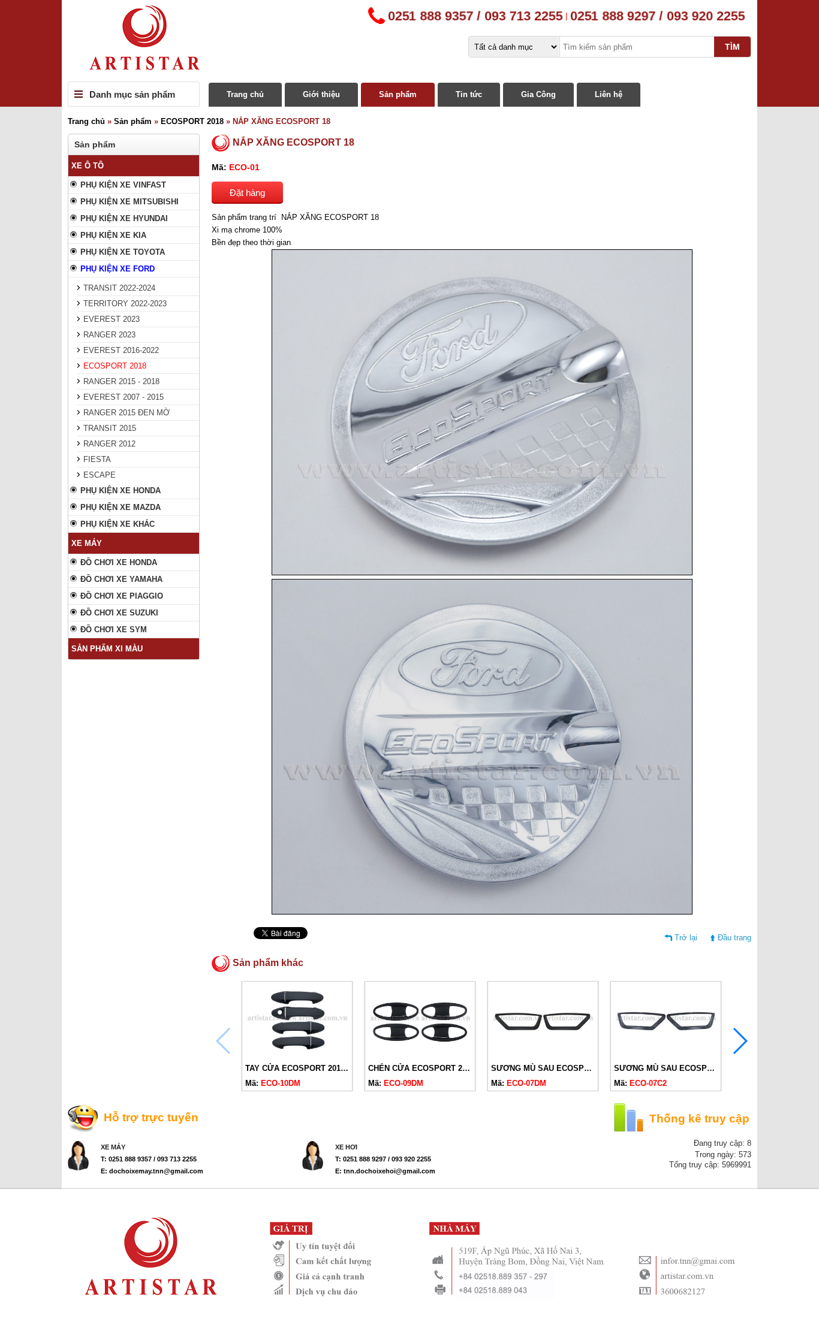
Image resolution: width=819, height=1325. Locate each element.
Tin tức (469, 94)
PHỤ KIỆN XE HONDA (120, 490)
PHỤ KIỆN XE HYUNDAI (124, 218)
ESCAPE (99, 474)
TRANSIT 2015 (109, 428)
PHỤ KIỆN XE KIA (113, 235)
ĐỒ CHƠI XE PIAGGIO (121, 595)
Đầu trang (734, 937)
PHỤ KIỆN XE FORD (117, 268)
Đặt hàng (247, 193)
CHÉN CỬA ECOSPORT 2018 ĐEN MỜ (438, 1068)
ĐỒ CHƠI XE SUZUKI (119, 612)
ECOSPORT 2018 (192, 121)
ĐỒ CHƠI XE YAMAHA (121, 579)
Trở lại (686, 937)
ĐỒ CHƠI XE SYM (113, 629)
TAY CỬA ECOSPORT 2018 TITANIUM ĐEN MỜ (331, 1068)
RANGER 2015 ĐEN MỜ (126, 412)
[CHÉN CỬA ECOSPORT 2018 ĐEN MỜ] (420, 1053)
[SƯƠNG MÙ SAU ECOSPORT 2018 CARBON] (666, 1053)
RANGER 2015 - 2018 (121, 381)
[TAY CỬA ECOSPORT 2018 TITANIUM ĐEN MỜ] (297, 1053)
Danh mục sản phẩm (132, 94)
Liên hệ (608, 94)
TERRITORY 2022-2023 (125, 303)
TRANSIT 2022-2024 (119, 287)
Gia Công (538, 94)
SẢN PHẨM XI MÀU (107, 648)
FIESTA (97, 459)
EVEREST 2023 (111, 319)
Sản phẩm (398, 94)
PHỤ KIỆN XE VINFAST (123, 184)
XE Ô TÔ (87, 165)
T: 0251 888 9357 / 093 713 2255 (149, 1159)
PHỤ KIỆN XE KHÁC (117, 524)
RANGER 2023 (109, 334)
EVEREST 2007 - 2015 (123, 397)
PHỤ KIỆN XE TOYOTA (122, 252)
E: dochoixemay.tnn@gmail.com (152, 1171)
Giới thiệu (321, 94)
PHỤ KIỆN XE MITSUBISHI (129, 201)
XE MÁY (86, 543)
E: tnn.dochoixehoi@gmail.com (385, 1171)
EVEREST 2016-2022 (121, 350)
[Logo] (409, 41)
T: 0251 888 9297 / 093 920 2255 (383, 1159)
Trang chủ (245, 94)
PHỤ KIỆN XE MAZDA (120, 507)
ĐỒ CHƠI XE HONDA (118, 562)
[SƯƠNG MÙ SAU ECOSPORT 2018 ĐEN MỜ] (543, 1053)
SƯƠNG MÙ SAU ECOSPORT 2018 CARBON (696, 1068)
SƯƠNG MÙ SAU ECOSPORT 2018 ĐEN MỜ (572, 1068)
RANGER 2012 (109, 443)
